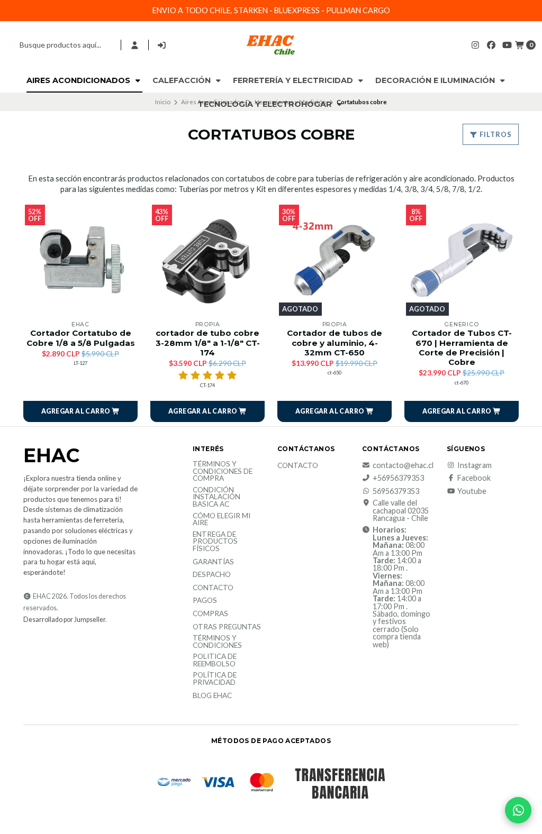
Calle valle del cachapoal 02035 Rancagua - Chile (401, 510)
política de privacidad (215, 679)
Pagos (205, 600)
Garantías (213, 562)
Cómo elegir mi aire (221, 519)
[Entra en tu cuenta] (135, 45)
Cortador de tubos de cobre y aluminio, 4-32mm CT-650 (334, 342)
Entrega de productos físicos (215, 542)
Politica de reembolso (215, 660)
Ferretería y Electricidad (294, 80)
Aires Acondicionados (79, 80)
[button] (80, 411)
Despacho (212, 575)
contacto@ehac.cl (403, 465)
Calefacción (182, 80)
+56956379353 (398, 478)
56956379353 (396, 491)
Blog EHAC (212, 696)
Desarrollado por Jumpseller (64, 620)
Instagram (474, 465)
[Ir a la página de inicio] (271, 45)
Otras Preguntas (227, 627)
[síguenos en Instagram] (475, 45)
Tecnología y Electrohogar (266, 104)
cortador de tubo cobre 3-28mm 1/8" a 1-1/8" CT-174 (208, 342)
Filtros (495, 134)
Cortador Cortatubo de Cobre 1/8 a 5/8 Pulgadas (80, 337)
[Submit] (11, 45)
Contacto (213, 588)
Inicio (162, 101)
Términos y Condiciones (217, 642)
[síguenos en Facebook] (491, 45)
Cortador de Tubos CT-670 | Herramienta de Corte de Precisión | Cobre (462, 347)
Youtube (471, 491)
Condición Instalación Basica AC (216, 497)
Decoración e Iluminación (436, 80)
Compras (210, 614)
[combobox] (59, 45)
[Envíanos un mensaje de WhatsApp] (518, 810)
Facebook (474, 478)
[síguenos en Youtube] (507, 45)
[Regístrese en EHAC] (162, 45)
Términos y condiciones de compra (222, 471)
